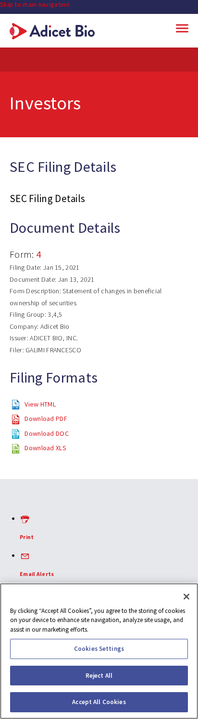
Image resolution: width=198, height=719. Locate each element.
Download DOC (47, 433)
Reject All (99, 675)
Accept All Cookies (98, 702)
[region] (99, 651)
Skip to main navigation (35, 4)
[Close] (186, 596)
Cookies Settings (99, 649)
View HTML (40, 404)
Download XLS (45, 447)
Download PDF (46, 418)
